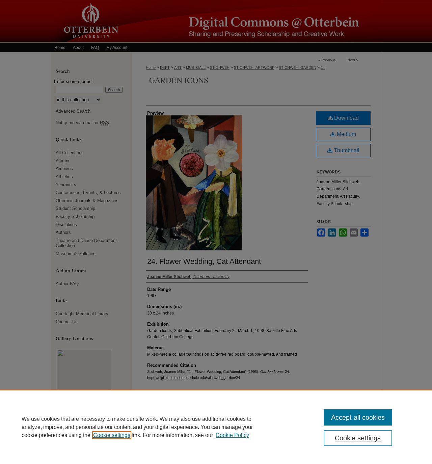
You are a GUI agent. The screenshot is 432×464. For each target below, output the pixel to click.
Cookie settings (111, 435)
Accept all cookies (358, 417)
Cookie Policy (232, 435)
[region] (216, 427)
